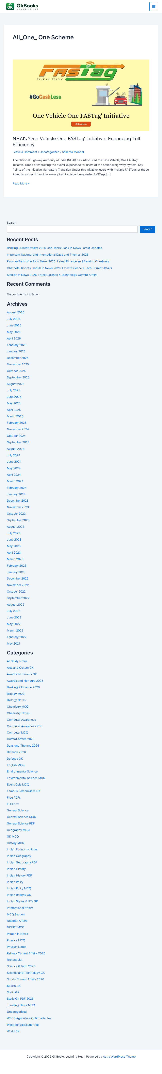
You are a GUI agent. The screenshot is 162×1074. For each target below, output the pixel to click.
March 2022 (15, 630)
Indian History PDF (19, 875)
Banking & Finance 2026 (23, 687)
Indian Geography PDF (22, 862)
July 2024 (13, 455)
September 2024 (18, 442)
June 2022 (14, 617)
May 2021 (13, 643)
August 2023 (15, 526)
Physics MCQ (16, 940)
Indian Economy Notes (22, 849)
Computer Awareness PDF (24, 726)
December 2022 (17, 578)
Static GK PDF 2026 (20, 998)
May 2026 (14, 332)
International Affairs (20, 908)
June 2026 (14, 325)
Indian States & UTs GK (22, 901)
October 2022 (16, 591)
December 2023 (17, 500)
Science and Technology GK (26, 973)
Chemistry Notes (18, 713)
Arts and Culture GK (20, 667)
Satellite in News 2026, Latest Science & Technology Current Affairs (52, 275)
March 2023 (15, 559)
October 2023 (16, 513)
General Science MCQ (21, 817)
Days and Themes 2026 (23, 745)
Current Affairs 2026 (20, 739)
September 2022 (18, 598)
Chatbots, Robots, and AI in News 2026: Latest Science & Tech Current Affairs (59, 268)
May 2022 (14, 624)
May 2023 (14, 546)
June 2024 (14, 461)
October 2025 (16, 371)
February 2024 (16, 488)
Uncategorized (49, 152)
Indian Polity (15, 882)
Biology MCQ (15, 694)
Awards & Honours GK (22, 674)
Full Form (13, 804)
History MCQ (15, 843)
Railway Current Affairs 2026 (26, 953)
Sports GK (14, 986)
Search (11, 222)
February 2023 (16, 565)
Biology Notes (16, 700)
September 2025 (18, 377)
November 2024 (18, 429)
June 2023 (14, 539)
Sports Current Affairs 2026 (25, 979)
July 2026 (13, 319)
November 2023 (18, 507)
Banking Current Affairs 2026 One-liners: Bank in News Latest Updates (54, 248)
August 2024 (15, 449)
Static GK (13, 992)
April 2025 (14, 410)
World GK (13, 1031)
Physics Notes (16, 947)
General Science (17, 810)
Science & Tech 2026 (21, 966)
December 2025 (17, 358)
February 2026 (16, 345)
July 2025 (13, 390)
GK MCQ (13, 836)
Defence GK (15, 758)
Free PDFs (14, 797)
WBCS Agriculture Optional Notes (29, 1018)
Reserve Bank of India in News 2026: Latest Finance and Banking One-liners (58, 261)
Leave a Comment (25, 152)
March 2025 (15, 416)
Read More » (21, 184)
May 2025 (14, 403)
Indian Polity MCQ (19, 888)
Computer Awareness (21, 719)
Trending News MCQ (21, 1005)
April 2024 (14, 474)
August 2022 (15, 604)
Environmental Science (22, 771)
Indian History (16, 869)
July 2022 (13, 611)
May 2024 (14, 468)
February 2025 (16, 422)
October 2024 (16, 436)
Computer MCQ (17, 732)
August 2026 (15, 312)
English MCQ (15, 765)
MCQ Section (16, 914)
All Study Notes (17, 661)
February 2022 (16, 637)
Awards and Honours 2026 (25, 681)
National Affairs (17, 921)
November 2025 (18, 364)
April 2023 (14, 552)
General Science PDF (21, 823)
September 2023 (18, 520)
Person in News (17, 934)
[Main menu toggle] (153, 6)
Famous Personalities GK (23, 791)
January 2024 (16, 494)
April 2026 (14, 338)
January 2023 (16, 572)
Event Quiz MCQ (18, 784)
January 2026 (16, 351)
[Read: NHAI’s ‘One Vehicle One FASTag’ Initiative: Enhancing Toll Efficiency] (81, 95)
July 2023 (13, 533)
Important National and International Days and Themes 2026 (48, 254)
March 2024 (15, 481)
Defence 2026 (16, 752)
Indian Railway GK (19, 895)
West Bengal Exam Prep (23, 1025)
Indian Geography (19, 856)
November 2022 (18, 585)
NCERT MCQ (15, 927)
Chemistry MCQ (17, 706)
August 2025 (15, 384)
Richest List (14, 959)
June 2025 (14, 397)
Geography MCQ (18, 830)
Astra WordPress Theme (119, 1056)
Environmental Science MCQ (26, 778)
